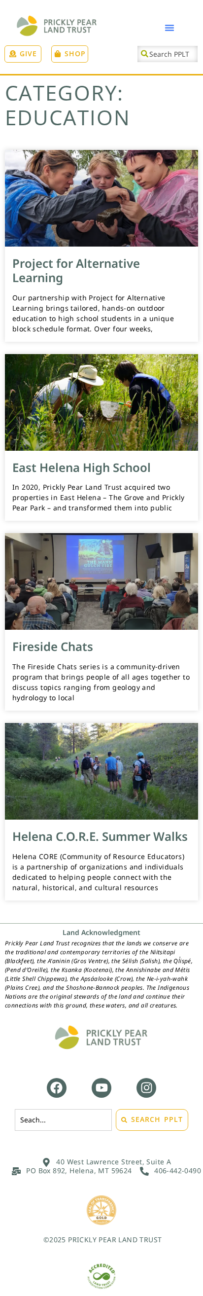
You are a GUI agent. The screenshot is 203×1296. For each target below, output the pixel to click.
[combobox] (167, 54)
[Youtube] (101, 1088)
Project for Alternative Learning (76, 270)
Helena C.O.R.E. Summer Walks (100, 836)
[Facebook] (57, 1088)
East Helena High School (81, 467)
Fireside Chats (52, 646)
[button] (169, 27)
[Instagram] (146, 1088)
